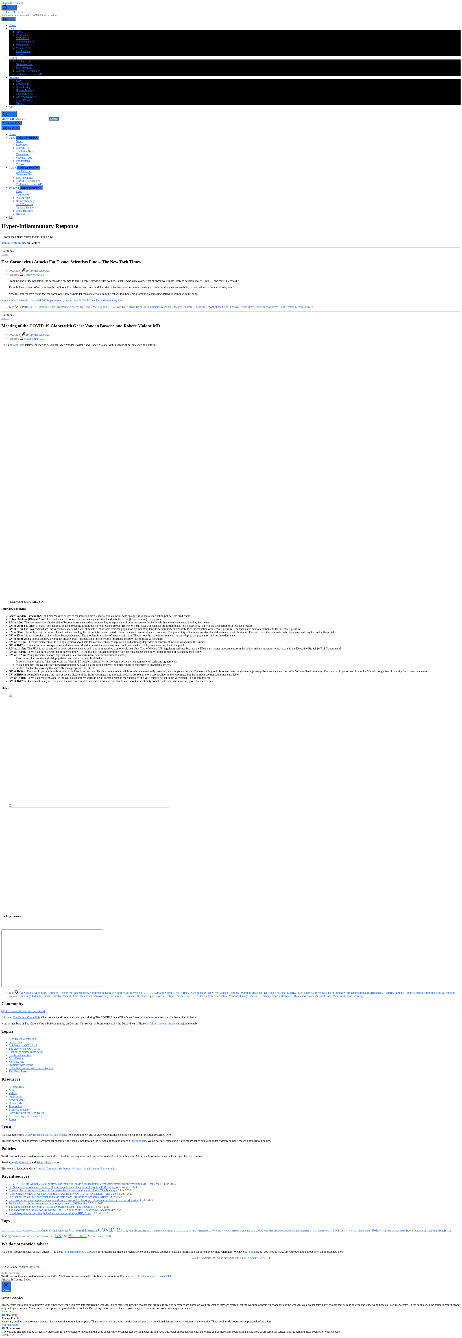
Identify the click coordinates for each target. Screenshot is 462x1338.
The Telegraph (32, 1236)
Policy (376, 1230)
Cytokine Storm (163, 992)
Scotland (142, 996)
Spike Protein (156, 996)
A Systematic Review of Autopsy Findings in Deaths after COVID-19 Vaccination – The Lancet (63, 1193)
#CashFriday (23, 87)
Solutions (14, 77)
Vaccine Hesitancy (260, 996)
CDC (39, 1231)
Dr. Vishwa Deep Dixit (121, 306)
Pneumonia (115, 996)
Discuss (20, 103)
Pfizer (368, 1230)
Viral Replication (342, 996)
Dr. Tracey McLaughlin (93, 306)
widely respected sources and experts (46, 1134)
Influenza (245, 1230)
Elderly (291, 992)
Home (12, 25)
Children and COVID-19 (23, 1045)
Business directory (19, 1109)
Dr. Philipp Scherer (68, 306)
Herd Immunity (336, 992)
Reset (19, 80)
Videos (20, 54)
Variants (313, 996)
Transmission (182, 996)
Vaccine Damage (238, 996)
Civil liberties (16, 1058)
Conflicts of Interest (126, 992)
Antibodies (40, 992)
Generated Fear (24, 64)
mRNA (57, 996)
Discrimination (198, 992)
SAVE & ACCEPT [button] (12, 1334)
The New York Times (242, 306)
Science (401, 1231)
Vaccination (22, 44)
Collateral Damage (83, 1230)
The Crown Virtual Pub (26, 1017)
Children (46, 1230)
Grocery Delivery (26, 96)
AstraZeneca (17, 1231)
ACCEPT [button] (165, 1276)
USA (65, 1236)
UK (193, 996)
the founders (139, 1140)
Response (386, 1230)
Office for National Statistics (352, 1231)
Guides (13, 57)
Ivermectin (45, 996)
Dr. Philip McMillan (251, 992)
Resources (22, 35)
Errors (157, 1230)
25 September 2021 (35, 338)
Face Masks (167, 1230)
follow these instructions (163, 1023)
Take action (15, 1106)
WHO (108, 1236)
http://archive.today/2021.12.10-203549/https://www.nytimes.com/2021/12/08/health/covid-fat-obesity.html (62, 300)
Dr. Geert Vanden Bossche (223, 992)
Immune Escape (435, 992)
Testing (169, 996)
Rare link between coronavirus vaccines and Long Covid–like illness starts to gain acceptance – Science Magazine (74, 1200)
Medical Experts (276, 1231)
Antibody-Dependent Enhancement (68, 992)
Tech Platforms (24, 93)
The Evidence (24, 61)
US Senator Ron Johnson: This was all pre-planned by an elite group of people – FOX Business (63, 1187)
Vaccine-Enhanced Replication (289, 996)
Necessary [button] (7, 1311)
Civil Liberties (60, 1230)
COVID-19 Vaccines (28, 70)
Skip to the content (12, 3)
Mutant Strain (70, 996)
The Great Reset (25, 41)
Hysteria (388, 992)
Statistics (445, 1230)
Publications (23, 51)
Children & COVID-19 (29, 74)
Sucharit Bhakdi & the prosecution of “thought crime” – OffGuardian (48, 1203)
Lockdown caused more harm (26, 1051)
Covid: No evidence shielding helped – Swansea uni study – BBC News (50, 1213)
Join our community (13, 242)
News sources (17, 1099)
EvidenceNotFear (40, 270)
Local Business (24, 100)
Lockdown (259, 1230)
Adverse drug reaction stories (25, 1116)
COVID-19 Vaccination (22, 1038)
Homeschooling (25, 90)
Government (201, 1230)
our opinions (252, 1251)
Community (22, 83)
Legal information (20, 1162)
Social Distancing (428, 1230)
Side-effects (412, 1230)
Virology (359, 996)
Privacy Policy (44, 1162)
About (12, 1119)
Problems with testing (21, 1064)
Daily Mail (128, 1230)
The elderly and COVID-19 (24, 1048)
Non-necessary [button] (9, 1324)
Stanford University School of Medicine (205, 306)
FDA (299, 992)
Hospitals (216, 1230)
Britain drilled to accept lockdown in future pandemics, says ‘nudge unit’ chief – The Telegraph (63, 1190)
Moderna (313, 1231)
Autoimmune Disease (101, 992)
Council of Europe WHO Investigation (31, 1068)
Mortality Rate (325, 1230)
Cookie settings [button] (147, 1276)
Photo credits (108, 1168)
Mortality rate (16, 1061)
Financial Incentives (315, 992)
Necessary (12, 1314)
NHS (336, 1230)
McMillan (18, 344)
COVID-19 (22, 38)
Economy (140, 1230)
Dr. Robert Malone (275, 992)
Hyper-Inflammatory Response (153, 306)
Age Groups (26, 992)
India (35, 996)
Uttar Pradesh (205, 996)
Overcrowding (99, 996)
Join (11, 106)
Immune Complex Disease (410, 992)
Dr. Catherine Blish (44, 306)
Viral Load (325, 996)
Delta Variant (180, 992)
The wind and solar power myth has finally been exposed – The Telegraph (51, 1206)
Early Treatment (25, 67)
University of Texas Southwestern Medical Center (284, 306)
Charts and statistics (20, 1055)
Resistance (130, 996)
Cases (33, 1231)
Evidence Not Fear (12, 12)
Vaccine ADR (24, 48)
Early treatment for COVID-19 (26, 1112)
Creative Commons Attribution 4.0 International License (67, 1168)
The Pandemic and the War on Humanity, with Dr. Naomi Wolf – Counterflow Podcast (58, 1209)
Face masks (15, 1042)
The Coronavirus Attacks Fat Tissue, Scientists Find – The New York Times (71, 261)
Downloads (15, 1103)
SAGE (395, 1231)
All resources (16, 1086)
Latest (12, 28)
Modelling (304, 1231)
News (19, 31)
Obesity (177, 306)
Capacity (27, 1231)
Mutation (85, 996)
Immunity (25, 996)
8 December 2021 (34, 274)
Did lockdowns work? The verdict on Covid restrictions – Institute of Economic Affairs (58, 1196)
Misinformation (291, 1230)
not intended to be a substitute (80, 1251)
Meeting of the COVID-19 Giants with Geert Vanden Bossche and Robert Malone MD (80, 325)
